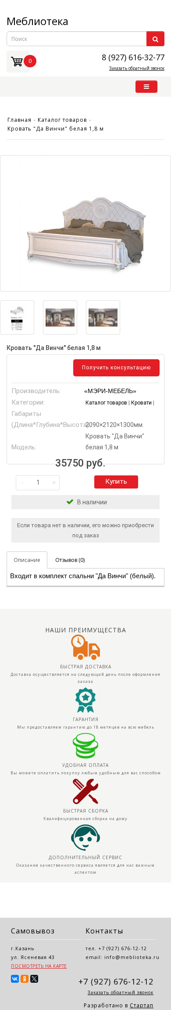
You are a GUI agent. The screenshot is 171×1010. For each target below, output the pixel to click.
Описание (27, 560)
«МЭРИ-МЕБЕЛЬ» (110, 390)
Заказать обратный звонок (136, 68)
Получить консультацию (116, 368)
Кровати (141, 403)
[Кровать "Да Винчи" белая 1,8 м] (85, 223)
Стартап (141, 1005)
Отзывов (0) (70, 560)
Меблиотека (37, 21)
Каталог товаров (62, 120)
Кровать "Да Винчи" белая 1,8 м (55, 128)
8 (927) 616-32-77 (133, 57)
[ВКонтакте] (15, 979)
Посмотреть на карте (39, 966)
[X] (34, 979)
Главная (19, 120)
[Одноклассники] (24, 979)
